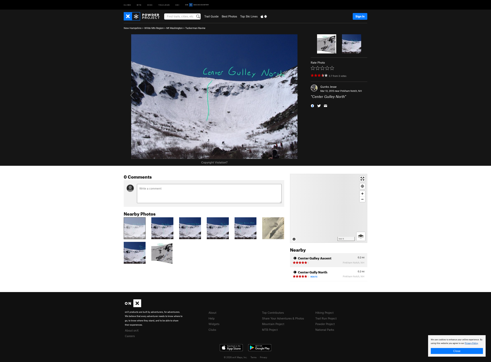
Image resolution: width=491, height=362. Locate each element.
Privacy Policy (471, 343)
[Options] (361, 236)
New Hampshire (133, 28)
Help (211, 318)
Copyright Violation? (214, 162)
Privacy (263, 357)
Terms (253, 357)
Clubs (212, 329)
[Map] (328, 208)
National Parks (324, 329)
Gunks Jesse (328, 86)
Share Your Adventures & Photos (283, 318)
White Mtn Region (154, 28)
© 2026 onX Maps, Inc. (235, 357)
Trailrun (164, 4)
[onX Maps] (133, 306)
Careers (130, 336)
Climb (127, 4)
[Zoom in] (362, 193)
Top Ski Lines (249, 16)
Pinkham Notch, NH (351, 90)
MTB (139, 4)
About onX (132, 330)
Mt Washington (174, 28)
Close (457, 351)
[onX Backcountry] (197, 5)
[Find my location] (362, 186)
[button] (312, 105)
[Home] (143, 16)
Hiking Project (324, 312)
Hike (150, 4)
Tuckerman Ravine (195, 28)
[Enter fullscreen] (362, 178)
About (212, 312)
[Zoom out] (362, 199)
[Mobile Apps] (264, 16)
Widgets (213, 324)
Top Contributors (273, 312)
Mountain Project (273, 324)
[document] (457, 346)
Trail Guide (211, 16)
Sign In (360, 16)
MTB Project (270, 329)
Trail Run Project (326, 318)
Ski (177, 4)
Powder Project (325, 324)
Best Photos (229, 16)
